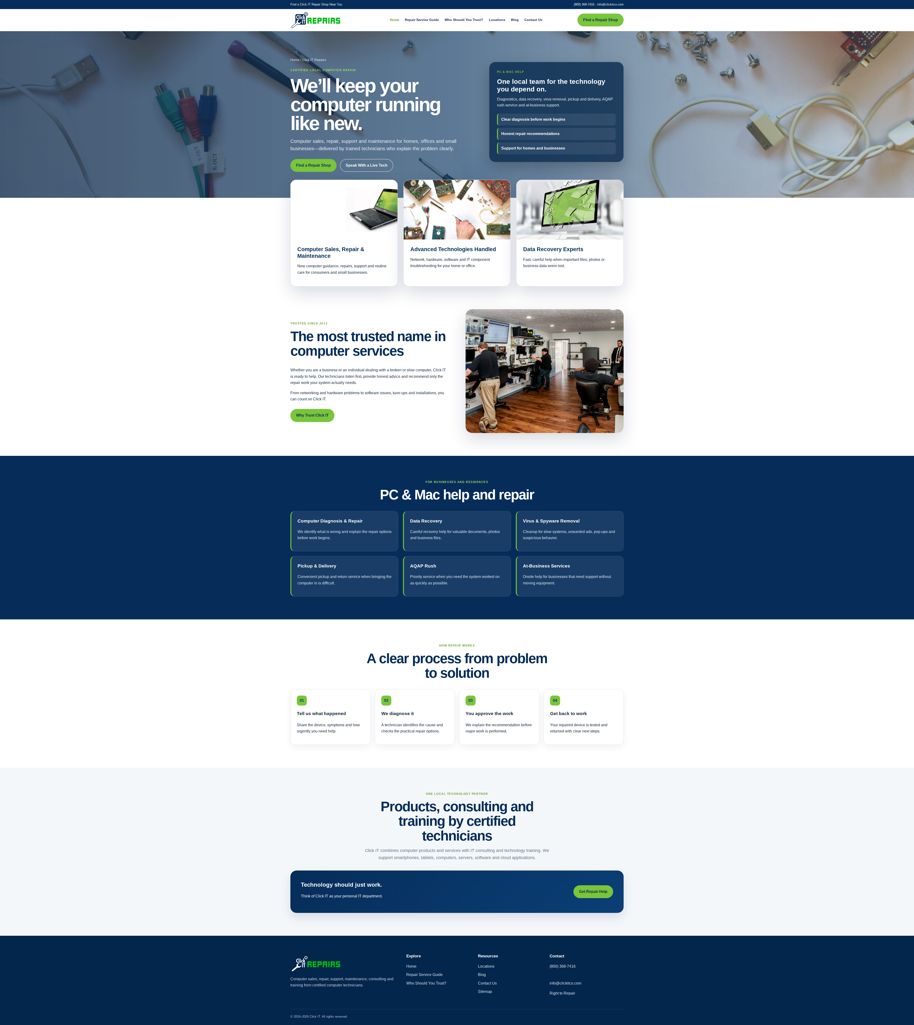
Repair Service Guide (422, 20)
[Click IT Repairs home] (322, 20)
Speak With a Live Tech (366, 165)
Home (394, 20)
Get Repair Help (593, 892)
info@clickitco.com (610, 4)
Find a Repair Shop (600, 20)
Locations (497, 20)
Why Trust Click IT (312, 415)
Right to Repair (562, 993)
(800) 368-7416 (584, 4)
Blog (515, 20)
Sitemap (485, 992)
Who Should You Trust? (464, 20)
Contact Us (533, 20)
